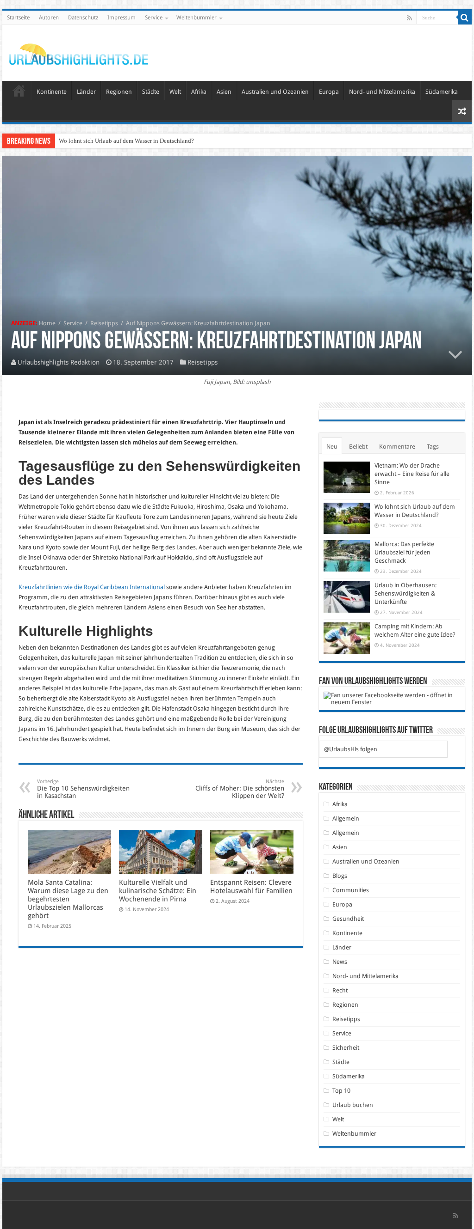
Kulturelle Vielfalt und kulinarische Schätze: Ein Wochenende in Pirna (157, 890)
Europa (329, 91)
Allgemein (345, 818)
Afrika (198, 91)
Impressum (121, 17)
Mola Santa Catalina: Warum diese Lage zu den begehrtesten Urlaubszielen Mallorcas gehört (68, 899)
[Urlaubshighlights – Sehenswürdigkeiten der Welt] (78, 52)
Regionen (119, 91)
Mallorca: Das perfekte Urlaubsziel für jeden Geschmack (404, 552)
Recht (340, 990)
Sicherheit (345, 1047)
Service (153, 17)
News (339, 961)
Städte (150, 91)
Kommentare (397, 446)
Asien (224, 91)
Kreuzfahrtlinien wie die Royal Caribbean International (92, 587)
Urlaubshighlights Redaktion (59, 362)
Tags (433, 446)
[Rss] (409, 18)
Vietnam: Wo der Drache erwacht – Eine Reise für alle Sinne (411, 474)
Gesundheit (348, 918)
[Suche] (465, 17)
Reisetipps (104, 323)
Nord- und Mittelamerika (382, 91)
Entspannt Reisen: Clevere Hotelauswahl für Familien (251, 886)
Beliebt (358, 446)
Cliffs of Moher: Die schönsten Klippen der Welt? (239, 789)
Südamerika (441, 91)
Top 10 (341, 1090)
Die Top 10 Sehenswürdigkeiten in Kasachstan (83, 789)
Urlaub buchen (352, 1104)
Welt (175, 91)
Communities (350, 890)
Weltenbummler (196, 17)
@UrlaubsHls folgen (350, 749)
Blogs (339, 875)
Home (47, 323)
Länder (86, 91)
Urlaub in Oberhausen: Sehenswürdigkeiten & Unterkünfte (405, 593)
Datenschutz (83, 17)
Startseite (18, 17)
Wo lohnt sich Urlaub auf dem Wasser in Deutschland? (126, 140)
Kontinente (52, 91)
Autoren (49, 17)
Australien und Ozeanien (275, 91)
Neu (331, 446)
